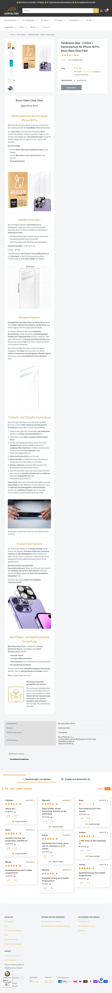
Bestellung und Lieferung (51, 921)
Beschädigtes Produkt (86, 926)
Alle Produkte (21, 35)
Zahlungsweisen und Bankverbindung (55, 926)
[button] (4, 775)
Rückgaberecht (84, 921)
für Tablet (44, 20)
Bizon (63, 60)
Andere (33, 27)
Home (12, 35)
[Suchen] (96, 10)
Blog (6, 935)
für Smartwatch (29, 20)
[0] (105, 10)
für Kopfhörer (74, 20)
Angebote (46, 27)
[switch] (7, 984)
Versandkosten (87, 72)
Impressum (8, 921)
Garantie (81, 930)
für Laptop (59, 20)
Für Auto (89, 20)
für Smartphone (10, 20)
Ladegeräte (8, 27)
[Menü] (11, 971)
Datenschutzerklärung (13, 930)
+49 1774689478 (10, 960)
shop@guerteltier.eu (12, 955)
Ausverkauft (71, 87)
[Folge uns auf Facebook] (46, 981)
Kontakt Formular (11, 939)
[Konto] (101, 10)
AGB (6, 926)
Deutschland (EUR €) (12, 978)
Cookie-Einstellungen (12, 944)
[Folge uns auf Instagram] (50, 981)
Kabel (22, 27)
